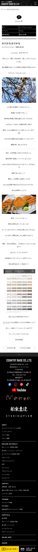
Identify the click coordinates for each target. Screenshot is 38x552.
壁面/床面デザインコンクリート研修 (12, 509)
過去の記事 (22, 34)
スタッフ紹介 (6, 435)
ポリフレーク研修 (7, 502)
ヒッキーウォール (7, 528)
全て (3, 27)
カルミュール (6, 457)
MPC (3, 464)
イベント (5, 31)
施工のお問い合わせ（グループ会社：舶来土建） (16, 490)
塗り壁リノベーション (8, 525)
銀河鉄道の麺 (11, 348)
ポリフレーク (6, 478)
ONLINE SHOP (7, 537)
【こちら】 (6, 322)
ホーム (3, 9)
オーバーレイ (6, 467)
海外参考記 (5, 34)
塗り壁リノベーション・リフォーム (12, 450)
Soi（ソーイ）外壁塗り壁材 (10, 447)
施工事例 (4, 518)
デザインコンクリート (8, 461)
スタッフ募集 (6, 438)
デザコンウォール (7, 471)
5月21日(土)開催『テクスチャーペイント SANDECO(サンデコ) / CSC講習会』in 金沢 (28, 348)
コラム (21, 31)
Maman (4, 543)
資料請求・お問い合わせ (9, 487)
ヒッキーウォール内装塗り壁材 (11, 454)
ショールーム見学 (7, 493)
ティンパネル (6, 474)
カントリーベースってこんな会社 (11, 428)
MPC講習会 (5, 506)
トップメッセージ (7, 431)
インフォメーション (25, 27)
